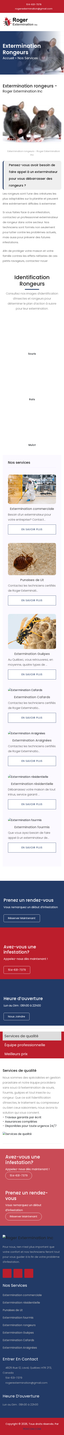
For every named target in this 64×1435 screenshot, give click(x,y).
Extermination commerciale (32, 508)
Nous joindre (16, 1016)
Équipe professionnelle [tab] (24, 1044)
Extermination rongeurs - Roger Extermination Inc (33, 153)
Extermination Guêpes (32, 654)
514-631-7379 (33, 4)
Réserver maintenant (22, 918)
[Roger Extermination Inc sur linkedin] (18, 1273)
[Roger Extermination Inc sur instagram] (28, 1273)
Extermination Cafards (32, 697)
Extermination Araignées (32, 740)
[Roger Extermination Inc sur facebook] (7, 1273)
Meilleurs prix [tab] (16, 1053)
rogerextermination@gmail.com (33, 8)
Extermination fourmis (32, 827)
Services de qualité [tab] (21, 1036)
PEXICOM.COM (32, 1429)
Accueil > (10, 58)
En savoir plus (32, 529)
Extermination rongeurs (19, 1325)
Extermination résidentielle (32, 784)
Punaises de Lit (32, 580)
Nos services (28, 58)
